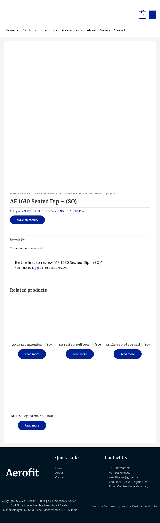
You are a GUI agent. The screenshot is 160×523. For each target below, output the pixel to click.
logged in (38, 267)
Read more (32, 354)
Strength (47, 30)
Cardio (27, 30)
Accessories (70, 30)
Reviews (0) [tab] (17, 239)
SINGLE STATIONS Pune (33, 193)
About (91, 30)
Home (10, 30)
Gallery (105, 30)
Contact (119, 30)
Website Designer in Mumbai (139, 506)
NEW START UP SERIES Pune (66, 193)
